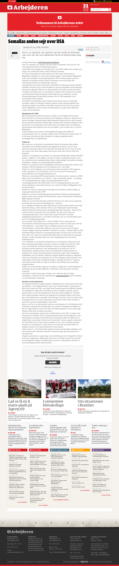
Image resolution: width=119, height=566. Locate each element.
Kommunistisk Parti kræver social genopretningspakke (16, 492)
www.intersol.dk (62, 276)
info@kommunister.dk (77, 556)
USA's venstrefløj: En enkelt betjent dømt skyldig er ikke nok (38, 470)
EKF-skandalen (74, 33)
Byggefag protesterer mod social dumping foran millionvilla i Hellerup (58, 456)
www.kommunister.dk (76, 558)
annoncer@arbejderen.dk (36, 550)
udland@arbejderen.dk (35, 542)
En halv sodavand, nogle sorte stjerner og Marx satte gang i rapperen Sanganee (101, 467)
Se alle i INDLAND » (22, 502)
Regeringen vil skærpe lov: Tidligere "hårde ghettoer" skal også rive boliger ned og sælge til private (17, 458)
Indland (26, 36)
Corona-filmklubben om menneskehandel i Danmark (100, 455)
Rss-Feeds (98, 1)
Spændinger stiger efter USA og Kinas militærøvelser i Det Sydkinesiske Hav (38, 493)
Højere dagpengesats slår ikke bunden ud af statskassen (59, 495)
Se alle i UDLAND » (43, 505)
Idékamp (53, 36)
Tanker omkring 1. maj (100, 426)
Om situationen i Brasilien (90, 403)
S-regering (95, 33)
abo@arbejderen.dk (60, 552)
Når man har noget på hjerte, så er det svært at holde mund (59, 470)
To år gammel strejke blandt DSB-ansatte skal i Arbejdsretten (59, 482)
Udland (33, 36)
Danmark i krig (20, 33)
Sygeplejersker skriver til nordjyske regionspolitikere (17, 427)
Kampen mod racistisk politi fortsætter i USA (38, 456)
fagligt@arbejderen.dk (35, 539)
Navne (73, 36)
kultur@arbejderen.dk (35, 544)
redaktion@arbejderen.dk (15, 552)
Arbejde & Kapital (43, 36)
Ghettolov (83, 33)
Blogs (67, 36)
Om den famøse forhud (78, 487)
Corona (66, 33)
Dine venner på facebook (92, 61)
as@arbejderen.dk (75, 540)
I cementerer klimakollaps (53, 403)
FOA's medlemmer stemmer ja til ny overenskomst (59, 475)
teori (106, 33)
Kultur (60, 36)
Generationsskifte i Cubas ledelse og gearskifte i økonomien (37, 500)
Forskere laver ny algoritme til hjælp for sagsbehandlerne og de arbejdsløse (17, 471)
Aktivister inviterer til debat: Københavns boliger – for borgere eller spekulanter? (17, 486)
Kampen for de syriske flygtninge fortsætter (15, 465)
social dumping (42, 33)
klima (101, 33)
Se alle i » (61, 500)
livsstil (60, 33)
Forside (19, 36)
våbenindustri (52, 33)
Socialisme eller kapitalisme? (36, 426)
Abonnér (108, 1)
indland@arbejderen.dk (35, 540)
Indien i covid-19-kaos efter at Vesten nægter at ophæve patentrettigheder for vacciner (38, 463)
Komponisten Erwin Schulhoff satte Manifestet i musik (101, 479)
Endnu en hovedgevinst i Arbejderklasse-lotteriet (99, 485)
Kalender (80, 36)
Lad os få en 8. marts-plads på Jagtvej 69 (20, 405)
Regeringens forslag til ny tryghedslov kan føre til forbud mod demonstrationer (17, 479)
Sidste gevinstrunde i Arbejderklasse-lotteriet (99, 474)
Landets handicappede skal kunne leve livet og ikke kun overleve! (58, 428)
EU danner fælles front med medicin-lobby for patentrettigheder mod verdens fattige (37, 478)
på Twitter (107, 61)
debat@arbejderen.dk (34, 546)
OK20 (89, 33)
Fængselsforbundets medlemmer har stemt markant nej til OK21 (59, 489)
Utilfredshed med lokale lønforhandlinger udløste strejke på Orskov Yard (58, 463)
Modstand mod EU (31, 33)
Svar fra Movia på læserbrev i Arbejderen (78, 427)
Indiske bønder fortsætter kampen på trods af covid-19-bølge (38, 486)
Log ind (13, 1)
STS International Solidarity (48, 62)
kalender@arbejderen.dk (35, 548)
